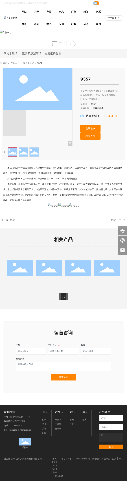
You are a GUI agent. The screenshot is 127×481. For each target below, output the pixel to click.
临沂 (114, 458)
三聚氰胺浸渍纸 (32, 53)
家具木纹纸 (11, 53)
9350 (49, 269)
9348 (20, 269)
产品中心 (63, 43)
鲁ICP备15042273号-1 (54, 465)
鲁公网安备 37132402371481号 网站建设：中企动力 (85, 458)
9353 (107, 269)
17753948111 (107, 2)
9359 (113, 220)
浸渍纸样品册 (53, 53)
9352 (78, 269)
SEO (121, 458)
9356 (12, 220)
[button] (64, 296)
